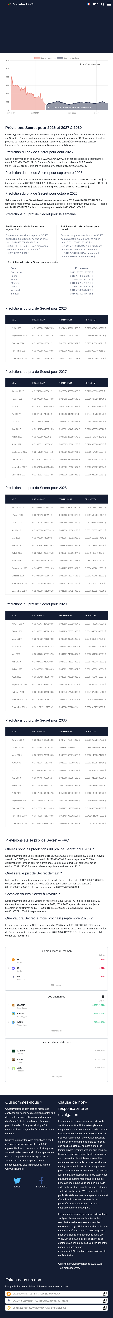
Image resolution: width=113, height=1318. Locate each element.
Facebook (41, 1186)
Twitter (17, 1186)
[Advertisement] (56, 28)
